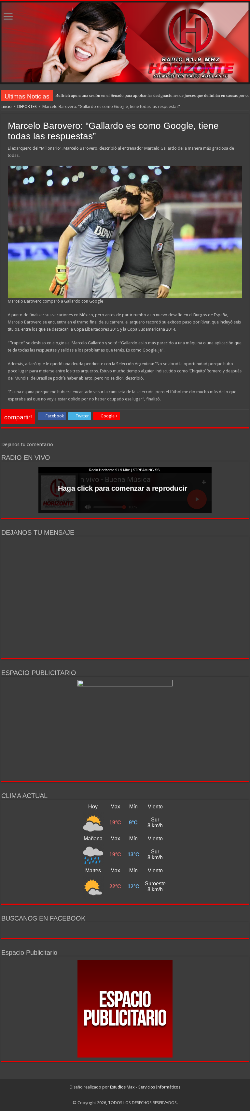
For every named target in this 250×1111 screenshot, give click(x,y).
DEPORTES (27, 106)
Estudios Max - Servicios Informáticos (145, 1087)
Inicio (6, 106)
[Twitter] (128, 1095)
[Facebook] (121, 1095)
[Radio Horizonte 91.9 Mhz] (125, 42)
